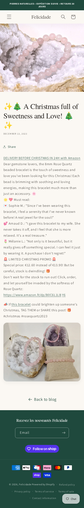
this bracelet (21, 304)
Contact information (44, 498)
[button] (9, 17)
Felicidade (25, 484)
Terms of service (44, 491)
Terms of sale (66, 491)
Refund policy (67, 484)
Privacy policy (22, 491)
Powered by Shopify (43, 484)
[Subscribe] (64, 433)
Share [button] (12, 147)
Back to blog (45, 399)
